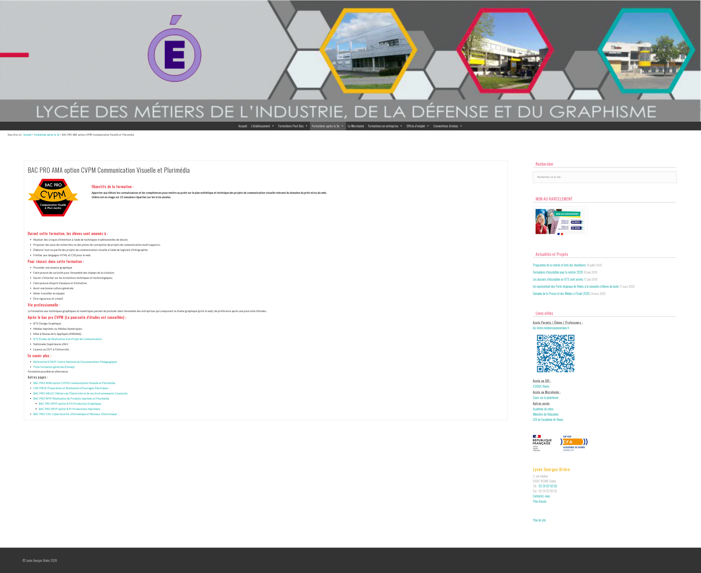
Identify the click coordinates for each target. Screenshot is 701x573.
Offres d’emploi (416, 126)
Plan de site (539, 520)
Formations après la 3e (326, 126)
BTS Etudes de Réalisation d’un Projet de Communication (67, 339)
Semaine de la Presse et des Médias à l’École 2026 (561, 293)
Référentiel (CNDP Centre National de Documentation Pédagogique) (75, 361)
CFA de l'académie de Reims (548, 419)
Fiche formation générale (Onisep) (54, 366)
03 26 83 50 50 (548, 486)
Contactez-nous (541, 496)
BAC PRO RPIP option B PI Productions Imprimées (69, 408)
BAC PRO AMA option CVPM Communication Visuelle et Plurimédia (74, 383)
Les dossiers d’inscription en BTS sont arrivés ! (559, 279)
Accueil (242, 126)
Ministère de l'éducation (545, 414)
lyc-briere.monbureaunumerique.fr (551, 327)
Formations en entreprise (383, 126)
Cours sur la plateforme (545, 397)
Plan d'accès (540, 501)
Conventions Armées (446, 126)
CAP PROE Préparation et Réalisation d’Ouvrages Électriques (70, 388)
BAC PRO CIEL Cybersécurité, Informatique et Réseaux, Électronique (75, 414)
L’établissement (260, 126)
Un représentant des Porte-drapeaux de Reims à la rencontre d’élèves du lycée (576, 286)
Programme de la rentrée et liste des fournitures (559, 265)
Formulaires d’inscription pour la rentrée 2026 (558, 272)
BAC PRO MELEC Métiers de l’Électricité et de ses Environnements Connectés (80, 393)
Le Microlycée (356, 126)
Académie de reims (543, 408)
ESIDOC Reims (541, 386)
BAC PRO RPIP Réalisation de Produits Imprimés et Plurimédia (71, 398)
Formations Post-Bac (291, 126)
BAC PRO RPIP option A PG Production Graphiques (70, 403)
